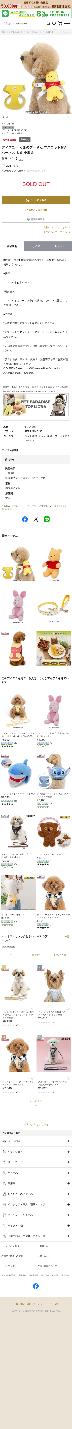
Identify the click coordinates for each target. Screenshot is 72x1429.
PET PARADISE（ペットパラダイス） (24, 32)
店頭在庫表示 (38, 219)
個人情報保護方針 (8, 1275)
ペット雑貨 (46, 32)
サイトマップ (8, 1266)
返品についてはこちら (55, 232)
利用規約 (22, 1275)
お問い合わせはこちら (36, 1124)
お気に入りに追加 (38, 210)
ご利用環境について (47, 1266)
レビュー (60, 246)
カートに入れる (38, 200)
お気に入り (60, 955)
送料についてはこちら (55, 227)
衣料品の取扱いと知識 (12, 1256)
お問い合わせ (44, 1256)
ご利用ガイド (44, 1246)
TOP (4, 32)
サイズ (36, 246)
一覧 (66, 936)
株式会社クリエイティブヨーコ (26, 506)
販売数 (36, 955)
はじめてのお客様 (10, 1246)
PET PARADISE (19, 130)
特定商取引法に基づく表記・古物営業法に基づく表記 (49, 1275)
